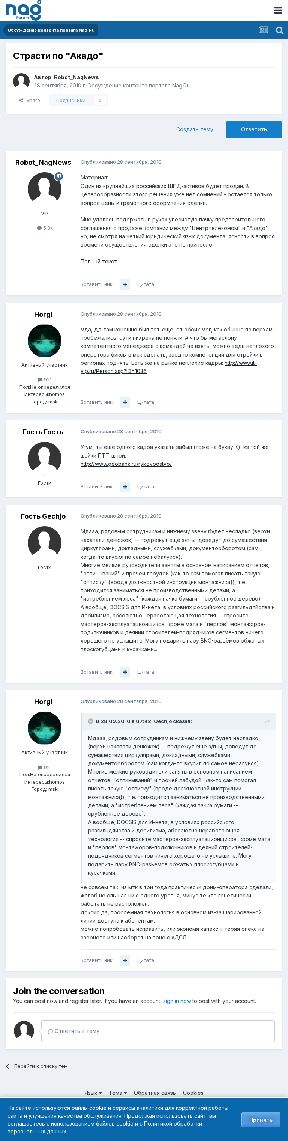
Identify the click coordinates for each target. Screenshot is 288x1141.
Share (31, 100)
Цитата (145, 284)
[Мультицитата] (125, 284)
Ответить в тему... (78, 1031)
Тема (116, 1093)
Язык (92, 1093)
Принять (261, 1120)
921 (47, 379)
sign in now (177, 1001)
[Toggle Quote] (91, 721)
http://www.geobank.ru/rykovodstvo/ (126, 464)
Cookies (193, 1093)
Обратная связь (155, 1093)
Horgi (43, 314)
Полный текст (99, 261)
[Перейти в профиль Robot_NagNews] (21, 81)
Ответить (254, 129)
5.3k (47, 228)
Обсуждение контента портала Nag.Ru (138, 85)
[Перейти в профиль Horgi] (45, 341)
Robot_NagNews (76, 77)
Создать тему (194, 129)
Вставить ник (96, 284)
